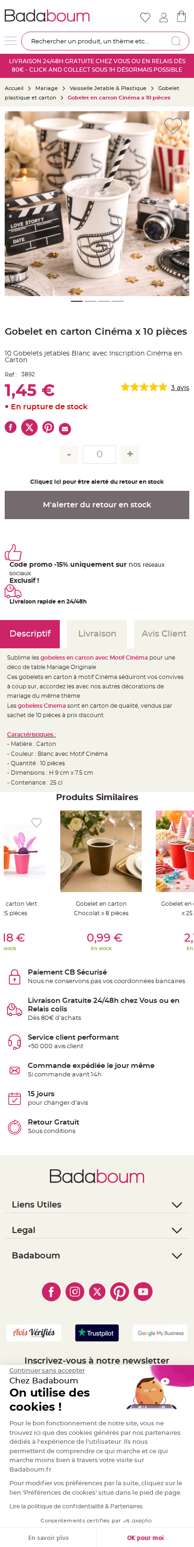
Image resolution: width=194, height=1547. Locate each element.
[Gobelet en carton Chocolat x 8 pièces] (101, 851)
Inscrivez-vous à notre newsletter (97, 1361)
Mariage (46, 88)
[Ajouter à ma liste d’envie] (36, 823)
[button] (16, 203)
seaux (156, 565)
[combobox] (105, 41)
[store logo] (50, 15)
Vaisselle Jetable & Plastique (108, 88)
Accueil (14, 88)
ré (145, 565)
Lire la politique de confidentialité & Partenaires (76, 1506)
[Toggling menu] (10, 41)
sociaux (20, 573)
